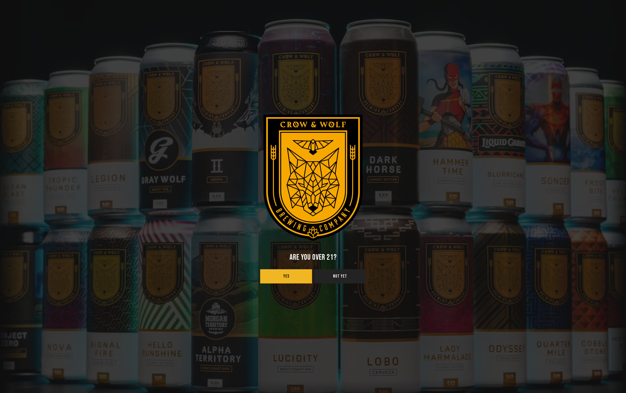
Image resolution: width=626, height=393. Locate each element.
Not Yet (340, 276)
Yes (286, 276)
